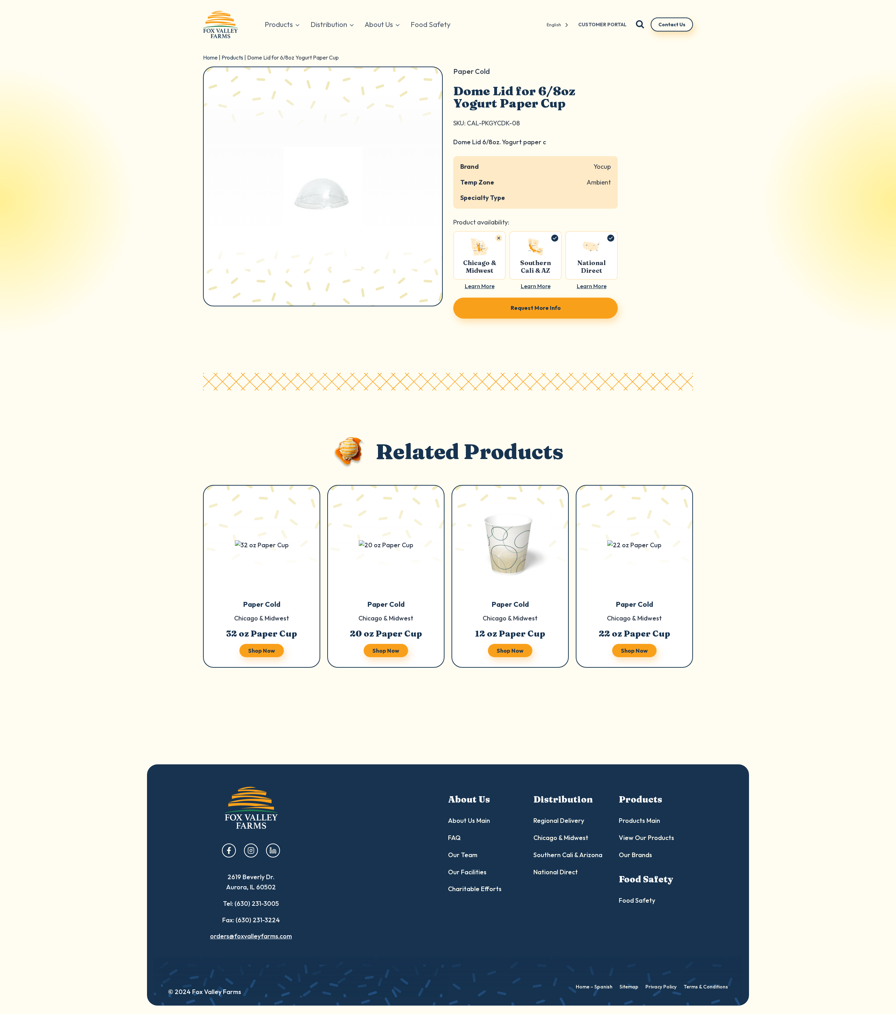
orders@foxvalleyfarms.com (251, 936)
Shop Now (261, 650)
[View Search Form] (640, 25)
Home (210, 57)
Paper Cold (261, 604)
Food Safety (430, 24)
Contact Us (671, 24)
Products (232, 57)
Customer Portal (602, 24)
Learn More (480, 286)
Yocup (602, 166)
